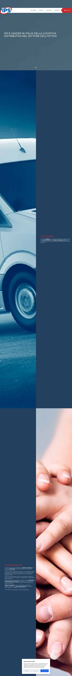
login (67, 10)
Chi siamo (33, 10)
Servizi (41, 10)
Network (49, 10)
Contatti (57, 10)
